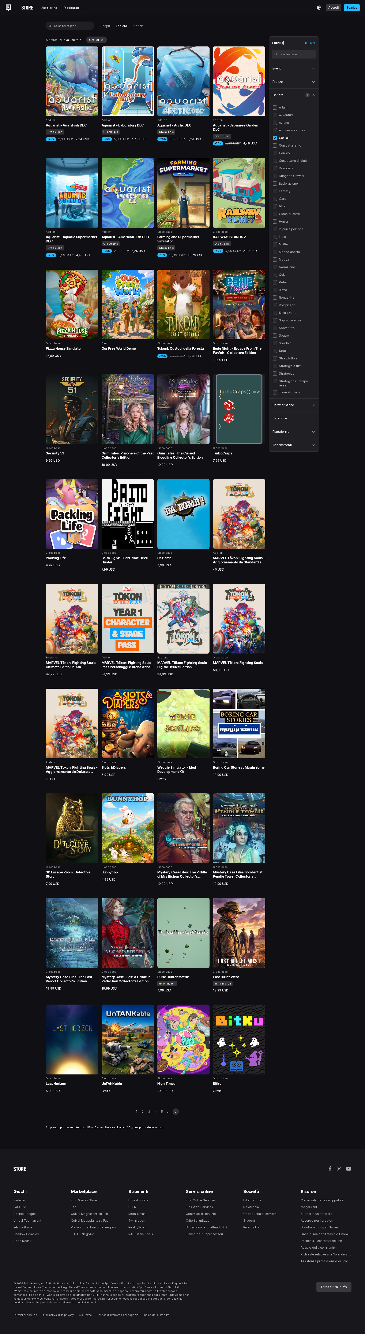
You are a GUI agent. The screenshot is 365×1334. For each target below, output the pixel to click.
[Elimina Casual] (102, 40)
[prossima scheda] (176, 1111)
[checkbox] (275, 107)
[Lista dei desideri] (93, 51)
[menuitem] (105, 26)
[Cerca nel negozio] (50, 26)
